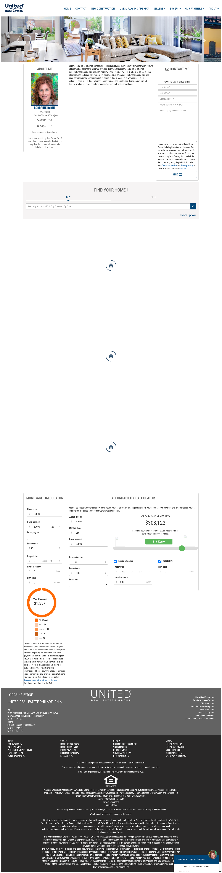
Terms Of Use (111, 805)
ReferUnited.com (207, 709)
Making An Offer (14, 747)
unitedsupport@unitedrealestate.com (58, 829)
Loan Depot (65, 756)
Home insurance (34, 566)
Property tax (32, 556)
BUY (68, 197)
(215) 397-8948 (45, 120)
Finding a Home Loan (69, 747)
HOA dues (31, 578)
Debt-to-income (76, 557)
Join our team (14, 744)
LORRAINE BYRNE (44, 108)
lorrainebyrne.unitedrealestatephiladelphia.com (41, 680)
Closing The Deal (173, 750)
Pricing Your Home (68, 750)
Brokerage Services (68, 753)
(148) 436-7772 (45, 126)
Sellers (158, 8)
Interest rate (32, 543)
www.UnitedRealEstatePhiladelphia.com (26, 716)
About (213, 8)
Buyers (174, 8)
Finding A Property (174, 744)
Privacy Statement (111, 802)
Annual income (75, 517)
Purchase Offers (120, 750)
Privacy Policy (187, 165)
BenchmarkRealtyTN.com (203, 700)
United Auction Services (204, 715)
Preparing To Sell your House (20, 750)
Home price (32, 509)
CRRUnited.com (207, 703)
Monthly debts (75, 528)
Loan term (73, 579)
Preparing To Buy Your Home (125, 744)
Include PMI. (168, 561)
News (116, 741)
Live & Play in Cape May (134, 8)
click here (183, 168)
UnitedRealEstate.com (204, 697)
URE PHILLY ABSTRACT (123, 753)
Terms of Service (169, 165)
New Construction (103, 8)
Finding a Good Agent (69, 744)
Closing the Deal (120, 747)
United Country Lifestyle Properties (199, 718)
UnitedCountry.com (206, 712)
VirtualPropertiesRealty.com (202, 706)
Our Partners (194, 8)
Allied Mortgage (173, 753)
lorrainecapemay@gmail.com (44, 132)
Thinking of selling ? (16, 753)
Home (67, 8)
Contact (81, 8)
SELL (153, 197)
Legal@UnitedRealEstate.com (126, 846)
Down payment (33, 522)
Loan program (33, 532)
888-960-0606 (160, 809)
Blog (168, 741)
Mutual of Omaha (15, 756)
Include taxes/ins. (125, 561)
